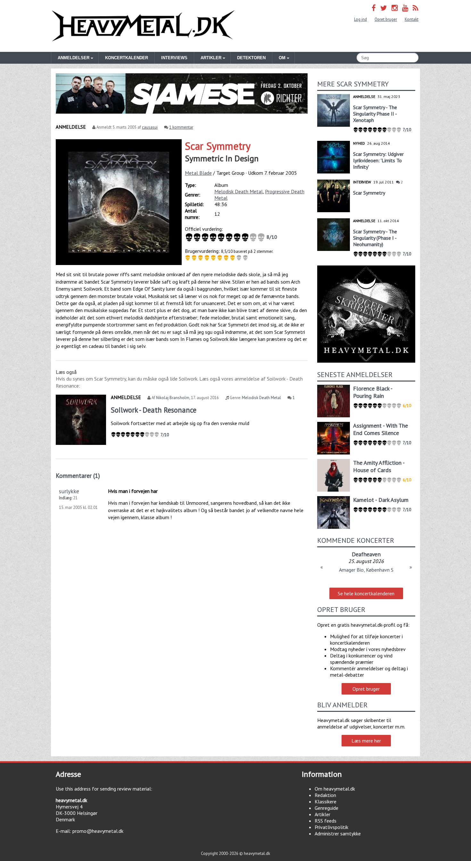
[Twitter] (383, 7)
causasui (150, 127)
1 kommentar (181, 127)
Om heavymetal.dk (335, 788)
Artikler (322, 814)
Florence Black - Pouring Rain (372, 392)
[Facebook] (374, 7)
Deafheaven (366, 554)
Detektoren (251, 57)
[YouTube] (405, 7)
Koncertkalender (126, 57)
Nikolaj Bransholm (172, 397)
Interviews (174, 57)
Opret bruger (386, 19)
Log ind (360, 19)
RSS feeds (325, 820)
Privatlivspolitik (331, 827)
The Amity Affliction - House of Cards (378, 466)
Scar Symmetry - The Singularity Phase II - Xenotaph (375, 113)
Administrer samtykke (338, 833)
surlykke (69, 491)
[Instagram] (395, 7)
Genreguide (326, 808)
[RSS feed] (415, 7)
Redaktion (325, 795)
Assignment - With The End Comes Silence (380, 429)
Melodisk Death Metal (238, 191)
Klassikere (325, 801)
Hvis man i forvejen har (133, 491)
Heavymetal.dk (143, 26)
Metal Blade (198, 173)
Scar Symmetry (218, 146)
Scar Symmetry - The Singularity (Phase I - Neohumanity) (375, 237)
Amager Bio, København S (366, 570)
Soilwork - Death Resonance (153, 409)
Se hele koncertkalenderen (366, 593)
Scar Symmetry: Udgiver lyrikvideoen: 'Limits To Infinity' (378, 160)
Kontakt (411, 19)
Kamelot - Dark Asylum (381, 499)
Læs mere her (366, 740)
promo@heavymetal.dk (97, 831)
